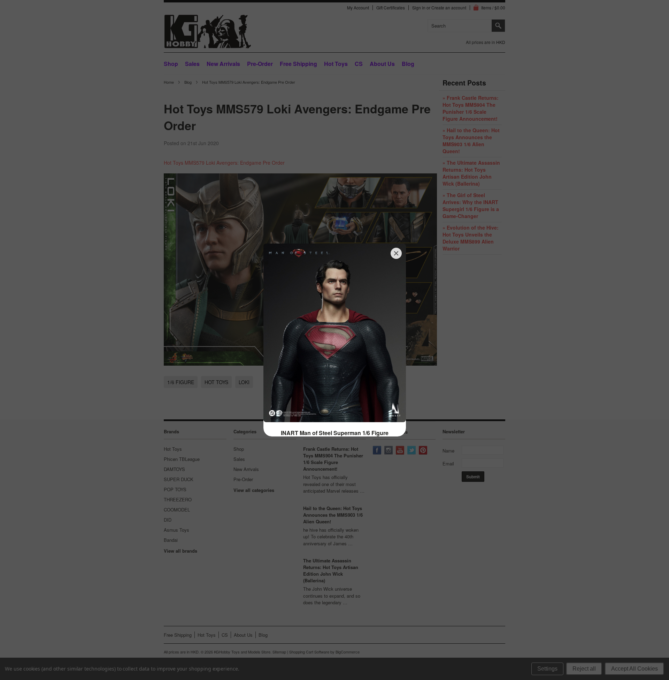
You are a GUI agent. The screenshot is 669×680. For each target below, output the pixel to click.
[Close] (396, 253)
